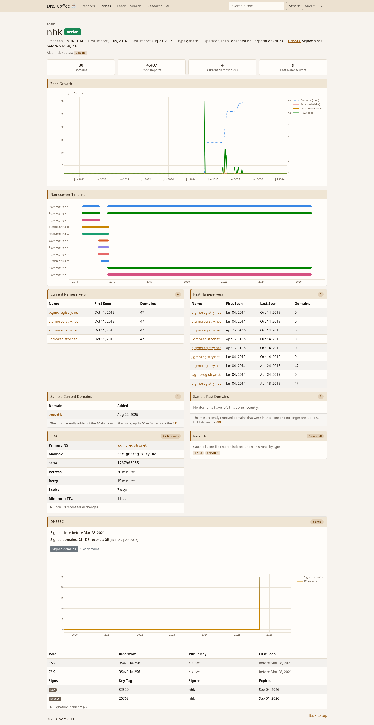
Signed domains (64, 549)
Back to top (318, 715)
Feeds (122, 6)
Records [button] (88, 6)
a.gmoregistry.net (63, 321)
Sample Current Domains (71, 396)
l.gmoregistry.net (63, 339)
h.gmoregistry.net (206, 330)
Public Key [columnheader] (197, 654)
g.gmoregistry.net (206, 348)
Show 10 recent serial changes (76, 507)
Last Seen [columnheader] (268, 303)
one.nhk (55, 414)
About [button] (310, 6)
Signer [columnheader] (194, 680)
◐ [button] (322, 6)
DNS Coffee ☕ (61, 6)
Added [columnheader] (122, 405)
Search (294, 5)
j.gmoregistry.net (206, 356)
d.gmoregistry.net (206, 321)
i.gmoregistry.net (206, 339)
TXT (198, 453)
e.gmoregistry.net (206, 312)
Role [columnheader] (52, 654)
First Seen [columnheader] (102, 303)
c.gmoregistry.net (206, 374)
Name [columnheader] (54, 303)
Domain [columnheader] (56, 405)
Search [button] (135, 6)
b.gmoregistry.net (63, 312)
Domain (81, 53)
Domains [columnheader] (148, 303)
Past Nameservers (208, 294)
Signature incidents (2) (70, 707)
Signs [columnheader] (53, 680)
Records (200, 436)
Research (155, 6)
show (196, 663)
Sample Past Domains (211, 396)
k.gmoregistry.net (63, 330)
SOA (53, 436)
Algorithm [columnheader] (128, 654)
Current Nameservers (68, 294)
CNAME (213, 453)
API (168, 6)
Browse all (315, 436)
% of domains (89, 549)
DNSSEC (294, 41)
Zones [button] (106, 6)
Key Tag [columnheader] (125, 680)
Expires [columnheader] (265, 680)
